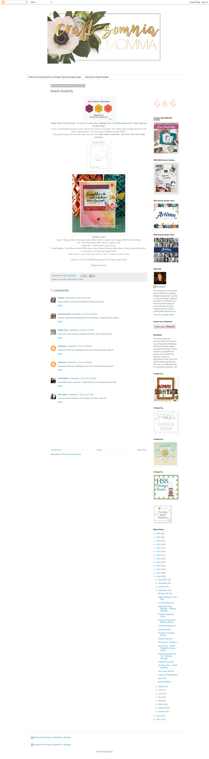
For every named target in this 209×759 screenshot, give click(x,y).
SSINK (80, 279)
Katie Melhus (63, 378)
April (160, 701)
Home (99, 450)
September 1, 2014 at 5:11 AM (77, 298)
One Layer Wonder (166, 671)
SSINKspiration (121, 123)
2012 (158, 719)
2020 (158, 555)
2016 (158, 569)
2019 (158, 559)
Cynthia (61, 298)
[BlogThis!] (84, 275)
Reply (60, 306)
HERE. (123, 131)
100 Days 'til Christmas (167, 642)
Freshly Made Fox (165, 639)
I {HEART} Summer (166, 662)
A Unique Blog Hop (166, 603)
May (160, 697)
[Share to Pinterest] (93, 275)
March (161, 704)
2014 (158, 576)
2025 (158, 537)
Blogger (109, 752)
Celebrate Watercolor (167, 626)
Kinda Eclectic (72, 279)
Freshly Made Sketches (84, 134)
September (163, 590)
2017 (158, 566)
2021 (158, 551)
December (163, 580)
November (163, 583)
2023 (158, 544)
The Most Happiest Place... (166, 615)
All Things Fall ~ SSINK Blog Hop (167, 666)
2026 (158, 534)
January (162, 711)
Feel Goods (62, 279)
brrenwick (161, 287)
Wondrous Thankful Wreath (166, 634)
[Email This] (82, 275)
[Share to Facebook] (90, 275)
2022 (158, 548)
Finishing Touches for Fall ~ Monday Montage (167, 656)
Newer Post (56, 450)
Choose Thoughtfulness (168, 675)
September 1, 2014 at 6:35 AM (84, 314)
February (162, 708)
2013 (158, 716)
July (160, 690)
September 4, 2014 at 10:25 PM (83, 378)
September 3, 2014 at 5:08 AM (79, 346)
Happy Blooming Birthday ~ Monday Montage (167, 608)
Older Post (142, 450)
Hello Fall (162, 678)
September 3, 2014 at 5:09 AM (79, 362)
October (161, 587)
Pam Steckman (64, 314)
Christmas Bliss (164, 629)
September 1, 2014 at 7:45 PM (81, 330)
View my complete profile (163, 315)
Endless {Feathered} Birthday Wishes (166, 621)
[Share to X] (87, 275)
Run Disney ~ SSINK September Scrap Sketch (166, 648)
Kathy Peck (63, 330)
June (160, 694)
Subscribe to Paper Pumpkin (97, 77)
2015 (158, 573)
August (161, 686)
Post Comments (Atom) (71, 454)
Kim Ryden (62, 395)
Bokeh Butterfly (164, 682)
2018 (158, 562)
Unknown (62, 346)
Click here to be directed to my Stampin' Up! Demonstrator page (54, 77)
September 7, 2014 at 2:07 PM (80, 395)
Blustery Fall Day (165, 593)
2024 (158, 541)
